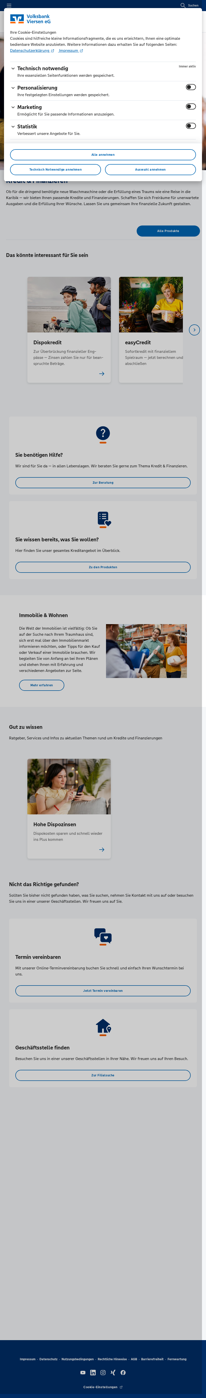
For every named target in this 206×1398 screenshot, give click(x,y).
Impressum (68, 50)
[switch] (191, 87)
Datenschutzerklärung (30, 50)
